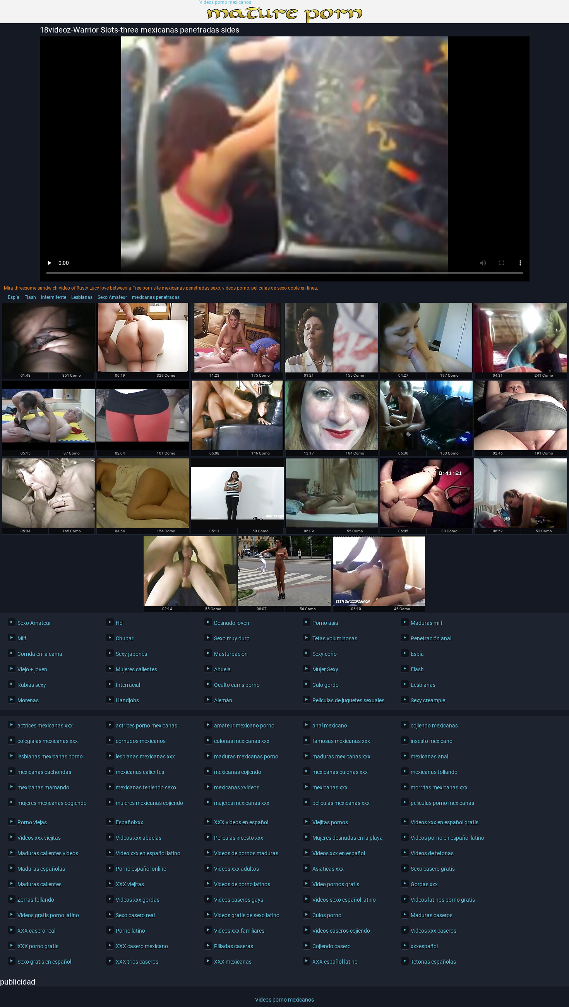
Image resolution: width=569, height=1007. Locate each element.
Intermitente (53, 297)
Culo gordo (325, 685)
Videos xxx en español (338, 853)
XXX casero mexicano (142, 946)
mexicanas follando (434, 772)
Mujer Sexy (325, 669)
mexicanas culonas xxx (340, 772)
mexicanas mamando (43, 787)
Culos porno (326, 915)
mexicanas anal (429, 756)
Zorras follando (35, 900)
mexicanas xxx (330, 787)
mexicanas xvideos (236, 787)
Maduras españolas (41, 869)
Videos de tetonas (432, 853)
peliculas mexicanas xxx (341, 803)
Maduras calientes (39, 884)
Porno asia (325, 623)
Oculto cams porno (237, 685)
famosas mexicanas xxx (341, 741)
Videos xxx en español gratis (444, 822)
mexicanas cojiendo (237, 772)
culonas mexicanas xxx (241, 741)
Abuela (222, 669)
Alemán (223, 700)
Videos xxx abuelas (138, 838)
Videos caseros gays (238, 900)
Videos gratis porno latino (48, 915)
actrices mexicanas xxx (45, 725)
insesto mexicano (431, 741)
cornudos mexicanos (141, 741)
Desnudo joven (231, 623)
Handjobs (127, 700)
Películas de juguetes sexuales (348, 700)
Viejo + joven (32, 669)
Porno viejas (32, 822)
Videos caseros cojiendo (341, 931)
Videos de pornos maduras (246, 853)
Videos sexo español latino (344, 900)
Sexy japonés (131, 654)
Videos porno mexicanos (225, 2)
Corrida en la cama (39, 654)
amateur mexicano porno (244, 725)
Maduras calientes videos (47, 853)
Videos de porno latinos (242, 884)
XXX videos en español (241, 822)
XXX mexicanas (233, 962)
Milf (21, 638)
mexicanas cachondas (44, 772)
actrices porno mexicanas (146, 725)
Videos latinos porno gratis (443, 900)
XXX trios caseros (137, 962)
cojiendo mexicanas (434, 725)
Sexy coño (324, 654)
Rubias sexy (31, 685)
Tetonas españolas (433, 962)
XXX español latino (335, 962)
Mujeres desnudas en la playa (347, 838)
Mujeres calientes (136, 669)
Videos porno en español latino (447, 838)
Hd (119, 623)
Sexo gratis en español (44, 962)
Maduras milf (426, 623)
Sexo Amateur (112, 297)
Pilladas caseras (233, 946)
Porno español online (141, 869)
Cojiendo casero (331, 946)
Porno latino (130, 931)
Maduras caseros (431, 915)
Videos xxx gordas (137, 900)
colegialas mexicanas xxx (47, 741)
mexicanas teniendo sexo (146, 787)
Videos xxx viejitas (39, 838)
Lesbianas (82, 297)
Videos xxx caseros (433, 931)
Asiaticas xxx (328, 869)
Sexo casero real (135, 915)
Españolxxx (129, 822)
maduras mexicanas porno (246, 756)
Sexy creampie (428, 700)
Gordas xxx (424, 884)
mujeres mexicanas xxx (241, 803)
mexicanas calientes (140, 772)
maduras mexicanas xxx (341, 756)
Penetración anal (431, 638)
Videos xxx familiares (239, 931)
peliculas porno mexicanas (442, 803)
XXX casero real (36, 931)
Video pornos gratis (335, 884)
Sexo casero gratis (433, 869)
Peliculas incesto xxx (238, 838)
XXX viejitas (130, 884)
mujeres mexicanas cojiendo (149, 803)
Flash (30, 297)
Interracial (128, 685)
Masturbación (231, 654)
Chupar (125, 638)
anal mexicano (329, 725)
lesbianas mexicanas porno (50, 756)
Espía (13, 297)
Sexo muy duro (232, 638)
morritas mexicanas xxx (439, 787)
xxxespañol (424, 946)
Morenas (28, 700)
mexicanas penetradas (156, 297)
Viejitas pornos (330, 822)
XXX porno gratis (37, 946)
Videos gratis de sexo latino (246, 915)
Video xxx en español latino (148, 853)
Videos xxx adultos (236, 869)
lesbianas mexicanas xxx (145, 756)
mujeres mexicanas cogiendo (52, 803)
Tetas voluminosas (334, 638)
